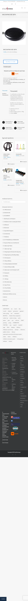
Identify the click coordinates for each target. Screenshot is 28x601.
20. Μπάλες (20, 79)
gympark (22, 311)
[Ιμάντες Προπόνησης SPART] (7, 170)
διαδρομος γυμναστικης (8, 329)
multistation (16, 313)
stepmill (15, 325)
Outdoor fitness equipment (14, 315)
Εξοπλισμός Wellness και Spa (9, 294)
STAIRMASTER (16, 322)
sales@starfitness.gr (21, 1)
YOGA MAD (21, 405)
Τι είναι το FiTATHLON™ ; (14, 374)
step (10, 325)
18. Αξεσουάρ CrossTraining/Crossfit (11, 270)
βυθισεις (18, 327)
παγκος (9, 336)
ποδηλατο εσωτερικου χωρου (9, 338)
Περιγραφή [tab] (4, 90)
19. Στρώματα (6, 273)
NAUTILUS (5, 315)
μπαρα (4, 336)
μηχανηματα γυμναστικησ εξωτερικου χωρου (12, 334)
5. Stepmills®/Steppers (8, 230)
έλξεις (8, 327)
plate (9, 320)
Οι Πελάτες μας (13, 380)
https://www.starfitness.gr (8, 390)
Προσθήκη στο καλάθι (10, 61)
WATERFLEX (22, 398)
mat (11, 313)
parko (19, 318)
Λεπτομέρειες (10, 164)
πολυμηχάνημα (20, 338)
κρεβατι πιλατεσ (6, 332)
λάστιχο (13, 332)
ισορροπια (9, 82)
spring (9, 322)
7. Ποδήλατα (6, 236)
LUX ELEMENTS (6, 215)
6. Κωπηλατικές (6, 233)
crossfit (4, 311)
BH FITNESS (22, 364)
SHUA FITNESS (22, 381)
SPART (22, 320)
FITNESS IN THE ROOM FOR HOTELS (13, 366)
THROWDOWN (23, 396)
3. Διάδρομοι (6, 224)
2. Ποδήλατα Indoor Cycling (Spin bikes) (12, 221)
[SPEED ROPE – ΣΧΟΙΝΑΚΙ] (7, 146)
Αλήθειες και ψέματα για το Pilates (14, 387)
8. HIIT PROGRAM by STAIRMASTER (11, 239)
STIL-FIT (22, 393)
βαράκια (13, 327)
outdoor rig (5, 318)
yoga (4, 327)
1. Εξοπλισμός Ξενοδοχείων (9, 218)
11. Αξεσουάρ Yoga (7, 248)
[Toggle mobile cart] (22, 8)
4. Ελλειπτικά (6, 227)
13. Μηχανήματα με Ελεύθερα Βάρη (11, 254)
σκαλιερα (5, 341)
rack (12, 320)
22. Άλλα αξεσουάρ (7, 282)
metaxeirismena (6, 291)
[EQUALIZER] (20, 146)
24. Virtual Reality (7, 288)
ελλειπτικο (22, 329)
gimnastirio (15, 311)
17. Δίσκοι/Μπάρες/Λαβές (9, 267)
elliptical (9, 311)
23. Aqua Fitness (6, 285)
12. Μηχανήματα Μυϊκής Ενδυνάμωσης (12, 251)
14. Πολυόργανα (6, 257)
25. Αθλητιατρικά (7, 209)
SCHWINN (22, 378)
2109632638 (4, 380)
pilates (4, 320)
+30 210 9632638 (11, 1)
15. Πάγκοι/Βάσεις (7, 261)
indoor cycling (6, 313)
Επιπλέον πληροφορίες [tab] (5, 94)
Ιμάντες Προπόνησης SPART (6, 177)
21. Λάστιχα (5, 279)
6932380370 (4, 388)
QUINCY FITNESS (22, 375)
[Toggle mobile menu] (25, 8)
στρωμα (10, 341)
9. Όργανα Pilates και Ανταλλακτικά (11, 242)
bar (12, 308)
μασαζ (23, 82)
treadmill (20, 325)
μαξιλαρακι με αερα (16, 82)
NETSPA (22, 369)
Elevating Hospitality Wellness (14, 359)
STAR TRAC (5, 325)
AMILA (21, 360)
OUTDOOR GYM (6, 212)
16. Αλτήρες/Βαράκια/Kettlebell (10, 263)
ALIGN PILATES (6, 308)
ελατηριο (17, 329)
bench (15, 308)
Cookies (3, 599)
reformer (17, 320)
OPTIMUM (8, 84)
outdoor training (13, 318)
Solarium (5, 297)
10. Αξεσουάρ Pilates (13, 79)
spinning (5, 322)
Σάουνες (5, 300)
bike (20, 308)
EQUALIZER (19, 154)
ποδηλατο (14, 336)
